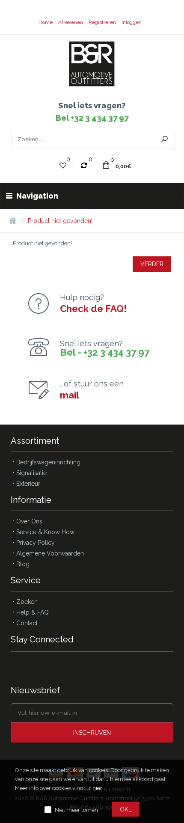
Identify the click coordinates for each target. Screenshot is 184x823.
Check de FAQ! (93, 308)
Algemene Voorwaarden (50, 553)
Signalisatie (31, 472)
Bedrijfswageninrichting (48, 462)
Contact (27, 623)
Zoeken (27, 601)
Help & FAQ (32, 612)
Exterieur (28, 483)
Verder (151, 264)
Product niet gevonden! (60, 220)
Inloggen (132, 22)
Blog (23, 564)
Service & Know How (45, 532)
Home (46, 22)
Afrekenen (70, 22)
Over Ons (29, 521)
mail (69, 395)
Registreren (102, 22)
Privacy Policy (35, 542)
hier (97, 788)
